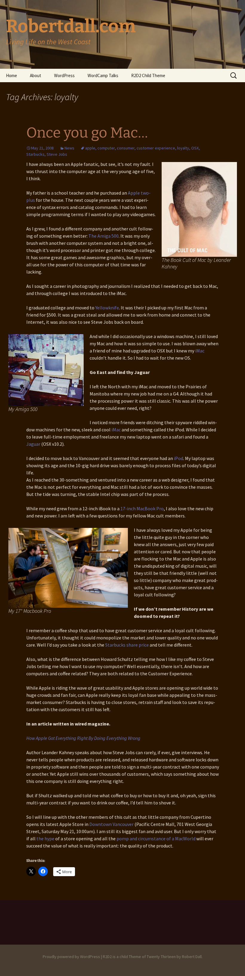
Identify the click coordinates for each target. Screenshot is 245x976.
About (35, 75)
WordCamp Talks (103, 75)
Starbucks (35, 154)
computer (106, 148)
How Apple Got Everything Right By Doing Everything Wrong (83, 738)
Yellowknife (107, 308)
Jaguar (33, 444)
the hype (45, 838)
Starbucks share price (127, 645)
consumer (125, 148)
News (69, 148)
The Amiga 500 (103, 236)
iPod (178, 458)
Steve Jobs (57, 154)
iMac (199, 351)
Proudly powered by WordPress (71, 956)
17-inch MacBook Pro (142, 508)
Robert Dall (192, 956)
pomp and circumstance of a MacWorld (156, 838)
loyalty (183, 148)
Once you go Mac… (87, 132)
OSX (195, 148)
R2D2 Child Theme (148, 75)
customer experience (156, 148)
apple (90, 148)
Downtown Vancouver (111, 824)
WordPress (64, 75)
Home (11, 75)
